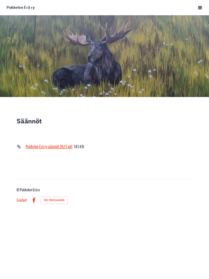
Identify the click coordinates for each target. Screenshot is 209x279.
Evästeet (22, 200)
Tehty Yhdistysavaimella (54, 200)
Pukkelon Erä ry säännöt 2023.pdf (49, 146)
